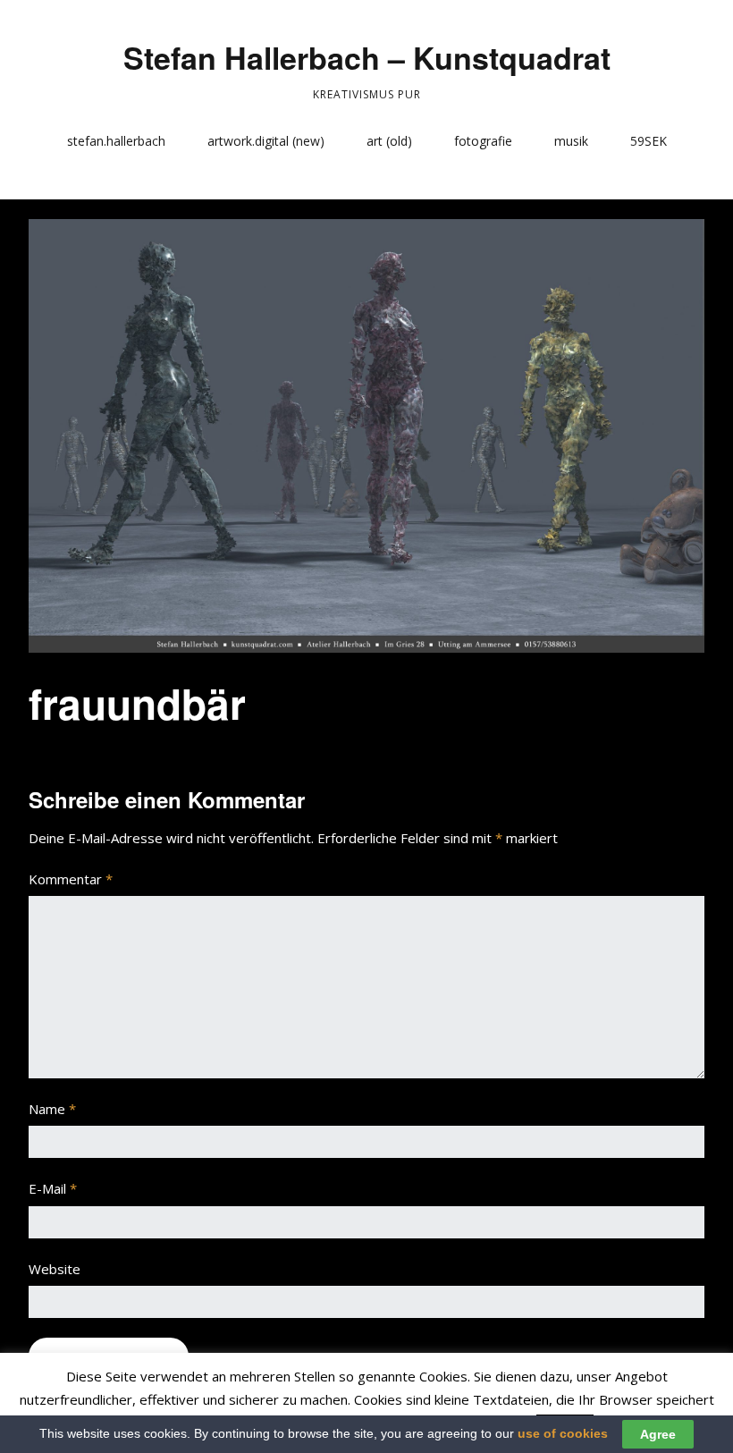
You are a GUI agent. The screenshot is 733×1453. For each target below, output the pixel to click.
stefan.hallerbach (116, 140)
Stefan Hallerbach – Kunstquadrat (367, 57)
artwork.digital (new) (265, 140)
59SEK (648, 140)
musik (571, 140)
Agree (658, 1434)
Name (52, 1109)
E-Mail (53, 1188)
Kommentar (71, 879)
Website (54, 1269)
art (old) (389, 140)
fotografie (483, 140)
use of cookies (563, 1433)
